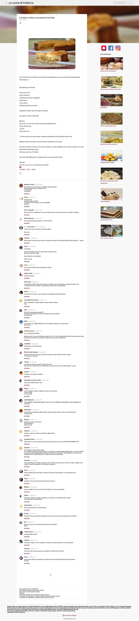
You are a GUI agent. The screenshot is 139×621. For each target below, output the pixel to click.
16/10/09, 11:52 (32, 513)
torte (33, 169)
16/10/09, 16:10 (33, 548)
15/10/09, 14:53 (31, 265)
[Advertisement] (95, 69)
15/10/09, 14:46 (33, 238)
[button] (20, 23)
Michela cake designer (31, 352)
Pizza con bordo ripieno (106, 238)
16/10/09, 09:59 (32, 495)
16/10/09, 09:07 (31, 470)
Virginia (26, 540)
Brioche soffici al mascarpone (108, 71)
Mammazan (27, 409)
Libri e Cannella (29, 210)
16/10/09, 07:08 (34, 447)
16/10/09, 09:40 (31, 478)
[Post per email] (20, 167)
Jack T (26, 246)
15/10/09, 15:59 (31, 309)
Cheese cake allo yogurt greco (108, 126)
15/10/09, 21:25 (34, 430)
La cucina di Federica (21, 2)
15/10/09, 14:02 (38, 218)
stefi (25, 310)
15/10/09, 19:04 (33, 362)
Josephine (27, 343)
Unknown (27, 431)
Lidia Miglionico (29, 400)
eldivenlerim (28, 505)
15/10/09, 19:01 (42, 352)
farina (26, 92)
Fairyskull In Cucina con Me (32, 380)
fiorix (26, 557)
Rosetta (26, 419)
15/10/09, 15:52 (42, 300)
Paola (26, 478)
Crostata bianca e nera (106, 219)
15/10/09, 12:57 (32, 197)
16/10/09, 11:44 (36, 505)
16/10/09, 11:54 (30, 522)
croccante (28, 123)
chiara (26, 197)
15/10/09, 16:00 (31, 321)
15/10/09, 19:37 (45, 380)
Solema (26, 371)
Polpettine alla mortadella (107, 162)
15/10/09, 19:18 (33, 371)
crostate (22, 169)
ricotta (27, 131)
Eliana (26, 291)
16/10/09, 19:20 (31, 557)
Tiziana (26, 362)
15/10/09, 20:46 (35, 409)
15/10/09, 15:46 (32, 291)
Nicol (25, 470)
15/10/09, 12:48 (38, 184)
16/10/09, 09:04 (33, 460)
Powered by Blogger (70, 615)
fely (25, 522)
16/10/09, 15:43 (33, 540)
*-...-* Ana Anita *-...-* (31, 226)
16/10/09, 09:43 (33, 487)
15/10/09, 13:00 (38, 210)
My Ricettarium (29, 218)
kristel (26, 513)
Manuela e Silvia (29, 184)
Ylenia (26, 495)
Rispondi (27, 193)
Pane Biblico (103, 107)
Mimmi (26, 388)
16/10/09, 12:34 (37, 531)
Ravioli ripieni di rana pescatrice (108, 144)
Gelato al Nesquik (105, 201)
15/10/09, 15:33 (36, 273)
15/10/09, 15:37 (35, 281)
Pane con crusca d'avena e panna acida (110, 89)
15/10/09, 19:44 (32, 388)
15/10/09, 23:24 (38, 439)
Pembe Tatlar (28, 273)
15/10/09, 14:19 (41, 226)
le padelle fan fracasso (31, 300)
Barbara (26, 487)
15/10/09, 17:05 (38, 331)
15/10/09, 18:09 (34, 343)
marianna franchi (29, 439)
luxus (26, 265)
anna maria (27, 281)
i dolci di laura (28, 532)
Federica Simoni (29, 331)
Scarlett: (27, 238)
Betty (26, 321)
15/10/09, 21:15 (33, 419)
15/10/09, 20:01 (38, 399)
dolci (28, 169)
